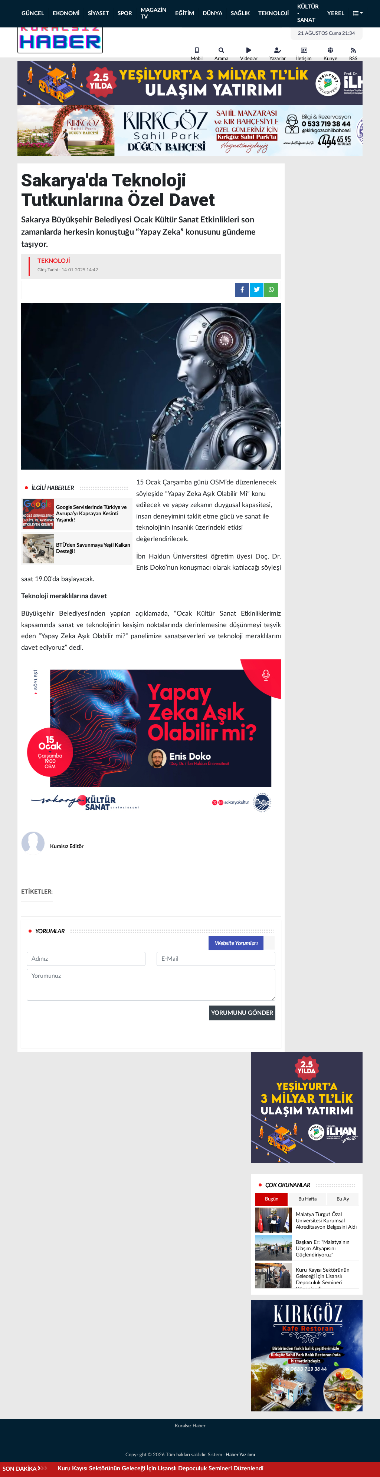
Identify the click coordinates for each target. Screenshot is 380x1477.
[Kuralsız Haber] (60, 36)
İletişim (304, 58)
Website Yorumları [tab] (236, 943)
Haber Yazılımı (240, 1455)
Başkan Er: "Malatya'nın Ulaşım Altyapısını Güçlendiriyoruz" (135, 1468)
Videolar (249, 58)
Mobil (197, 58)
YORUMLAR (50, 931)
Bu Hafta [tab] (307, 1199)
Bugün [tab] (271, 1199)
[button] (358, 13)
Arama (221, 58)
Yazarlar (277, 58)
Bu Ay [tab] (343, 1199)
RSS (353, 58)
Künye (330, 58)
